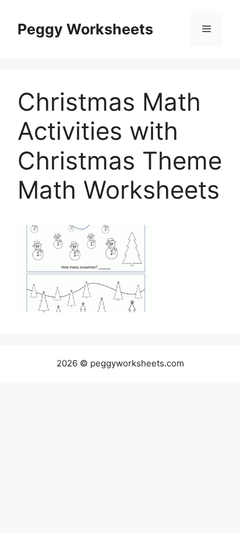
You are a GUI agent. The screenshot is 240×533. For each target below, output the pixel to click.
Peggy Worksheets (85, 29)
